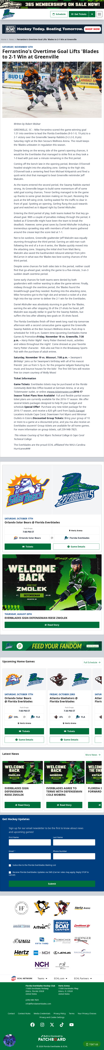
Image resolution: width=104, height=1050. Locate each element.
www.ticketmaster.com (61, 391)
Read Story (53, 624)
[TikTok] (62, 1025)
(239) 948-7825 (32, 1000)
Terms (71, 1013)
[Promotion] (52, 4)
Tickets (29, 546)
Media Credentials (42, 1013)
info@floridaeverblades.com (38, 1003)
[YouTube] (71, 1025)
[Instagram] (42, 1025)
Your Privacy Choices (87, 1013)
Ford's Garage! (77, 410)
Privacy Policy (60, 1013)
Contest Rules (24, 1013)
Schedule (61, 14)
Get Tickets (80, 14)
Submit (52, 883)
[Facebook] (32, 1025)
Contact (11, 1013)
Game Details (78, 546)
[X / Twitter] (52, 1025)
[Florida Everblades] (8, 14)
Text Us (93, 1044)
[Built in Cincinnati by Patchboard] (52, 1038)
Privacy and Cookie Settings (52, 1017)
